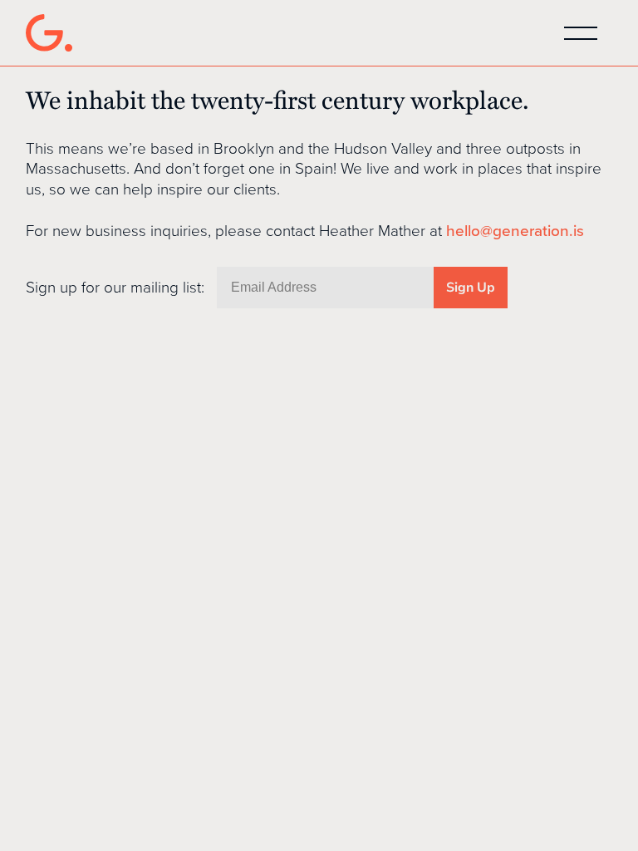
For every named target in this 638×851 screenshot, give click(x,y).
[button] (580, 33)
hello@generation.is (515, 231)
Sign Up (470, 287)
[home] (49, 33)
